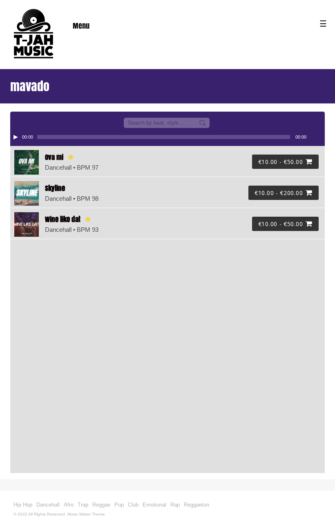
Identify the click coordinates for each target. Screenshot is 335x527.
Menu (81, 25)
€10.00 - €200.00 (279, 193)
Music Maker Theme (86, 514)
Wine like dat (62, 219)
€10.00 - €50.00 (280, 162)
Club (133, 505)
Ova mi (54, 157)
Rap (175, 505)
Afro (69, 505)
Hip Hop (22, 505)
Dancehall (48, 505)
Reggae (101, 505)
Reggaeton (196, 505)
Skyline (55, 188)
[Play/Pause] (15, 137)
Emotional (154, 505)
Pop (119, 505)
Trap (83, 505)
